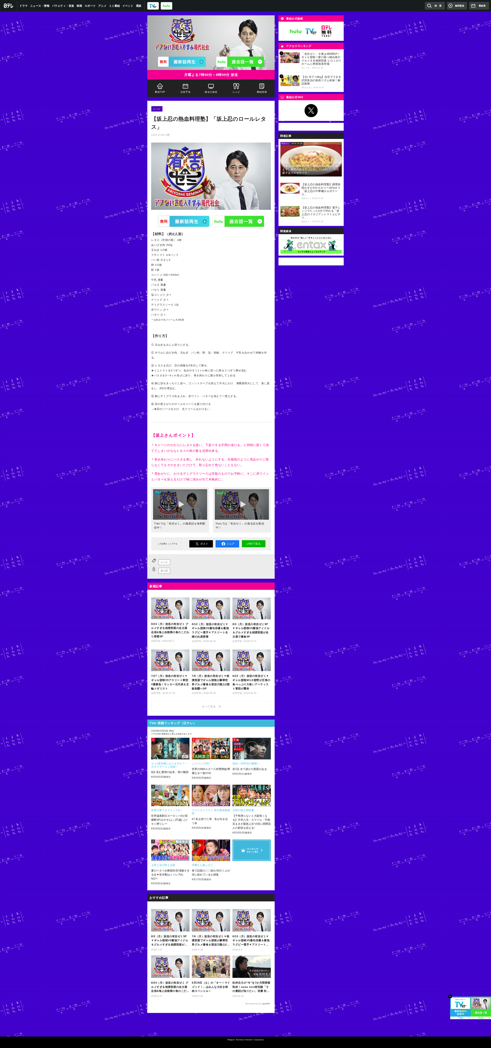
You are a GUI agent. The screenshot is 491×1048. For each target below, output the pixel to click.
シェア (231, 543)
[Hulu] (240, 61)
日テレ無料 (326, 31)
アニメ (102, 5)
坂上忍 (164, 570)
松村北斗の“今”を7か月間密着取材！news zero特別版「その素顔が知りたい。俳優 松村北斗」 (251, 987)
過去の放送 (211, 92)
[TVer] (153, 5)
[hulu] (166, 5)
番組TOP (160, 92)
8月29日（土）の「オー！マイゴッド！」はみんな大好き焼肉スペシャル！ (211, 987)
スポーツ (90, 5)
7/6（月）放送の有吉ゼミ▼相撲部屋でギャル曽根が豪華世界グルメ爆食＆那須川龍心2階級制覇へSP (211, 941)
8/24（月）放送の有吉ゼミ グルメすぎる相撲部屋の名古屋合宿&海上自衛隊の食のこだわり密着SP (170, 987)
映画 (79, 5)
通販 (139, 5)
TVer (184, 221)
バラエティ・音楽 (63, 5)
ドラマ (23, 5)
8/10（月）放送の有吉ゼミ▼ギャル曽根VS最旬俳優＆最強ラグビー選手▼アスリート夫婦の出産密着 (250, 941)
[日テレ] (8, 6)
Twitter (311, 110)
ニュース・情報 (40, 5)
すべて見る (209, 706)
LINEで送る (254, 543)
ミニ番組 (114, 5)
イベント (127, 5)
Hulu (238, 221)
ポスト (204, 543)
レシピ (236, 92)
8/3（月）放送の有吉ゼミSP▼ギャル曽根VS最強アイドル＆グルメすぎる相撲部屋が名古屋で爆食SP (169, 941)
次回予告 (185, 92)
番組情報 (262, 92)
